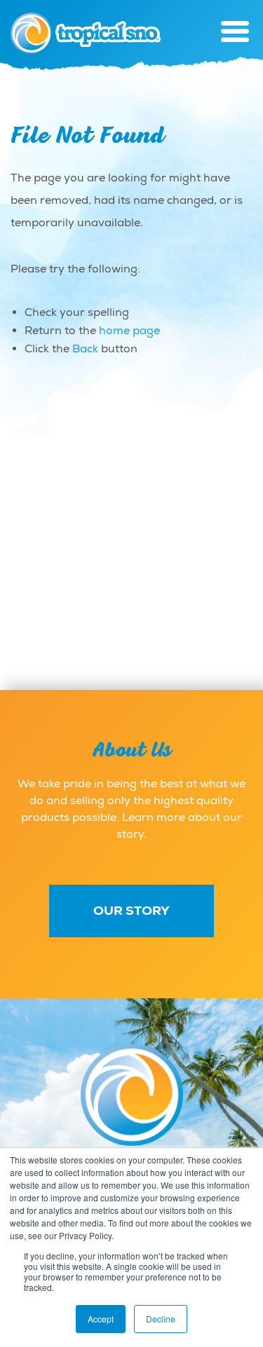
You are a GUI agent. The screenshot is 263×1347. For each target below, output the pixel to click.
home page (129, 331)
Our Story (131, 910)
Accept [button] (101, 1319)
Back (85, 349)
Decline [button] (160, 1319)
